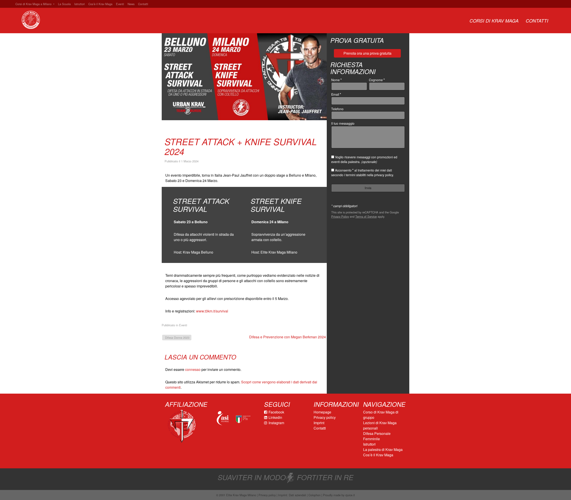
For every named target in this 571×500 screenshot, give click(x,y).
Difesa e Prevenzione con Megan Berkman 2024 (288, 336)
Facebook (276, 412)
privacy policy (383, 175)
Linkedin (275, 417)
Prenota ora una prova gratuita (367, 53)
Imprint (319, 422)
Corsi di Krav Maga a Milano (33, 4)
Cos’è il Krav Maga (100, 4)
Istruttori (79, 4)
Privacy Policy (340, 216)
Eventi (120, 4)
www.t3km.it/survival (212, 311)
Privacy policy (325, 417)
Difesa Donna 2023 (176, 337)
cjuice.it (350, 495)
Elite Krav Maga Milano (241, 495)
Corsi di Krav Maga (494, 20)
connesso (193, 369)
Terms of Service (366, 216)
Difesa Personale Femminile (377, 436)
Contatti (143, 4)
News (131, 4)
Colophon (314, 495)
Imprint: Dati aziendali (292, 495)
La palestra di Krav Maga (383, 449)
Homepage (322, 412)
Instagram (276, 422)
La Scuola (64, 4)
